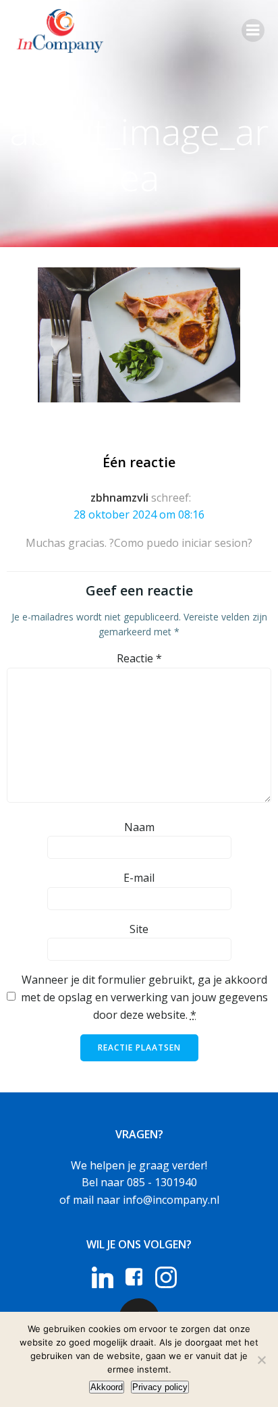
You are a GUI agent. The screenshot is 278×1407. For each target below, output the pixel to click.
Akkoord (106, 1387)
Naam (139, 827)
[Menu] (253, 30)
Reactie (139, 658)
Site (139, 929)
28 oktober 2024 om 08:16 (139, 514)
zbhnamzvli (119, 497)
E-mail (139, 877)
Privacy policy (160, 1387)
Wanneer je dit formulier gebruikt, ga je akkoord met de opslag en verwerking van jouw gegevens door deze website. (144, 996)
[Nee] (261, 1359)
